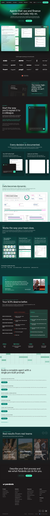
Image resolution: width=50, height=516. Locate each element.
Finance (16, 492)
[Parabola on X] (40, 511)
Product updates (6, 492)
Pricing (31, 2)
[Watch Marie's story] (39, 285)
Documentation (42, 492)
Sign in (34, 2)
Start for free (39, 2)
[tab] (11, 120)
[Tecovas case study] (37, 65)
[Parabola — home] (3, 2)
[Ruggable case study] (13, 69)
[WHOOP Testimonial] (13, 61)
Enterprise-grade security (8, 265)
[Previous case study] (43, 433)
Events (41, 493)
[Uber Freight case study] (44, 61)
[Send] (13, 49)
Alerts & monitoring (18, 499)
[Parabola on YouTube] (46, 511)
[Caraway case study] (5, 65)
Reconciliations (17, 495)
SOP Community (30, 492)
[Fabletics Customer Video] (29, 61)
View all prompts (4, 422)
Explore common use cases (37, 93)
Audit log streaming (30, 495)
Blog (40, 495)
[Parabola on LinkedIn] (43, 511)
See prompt (4, 382)
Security (4, 496)
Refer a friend (29, 493)
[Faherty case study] (29, 69)
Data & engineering (18, 493)
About (41, 499)
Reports (28, 496)
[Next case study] (46, 433)
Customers (21, 2)
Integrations (5, 493)
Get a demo (45, 2)
